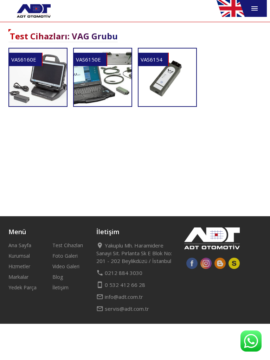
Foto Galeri (65, 255)
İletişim (60, 287)
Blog (57, 277)
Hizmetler (19, 266)
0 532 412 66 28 (120, 284)
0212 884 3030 (119, 272)
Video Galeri (65, 266)
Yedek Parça (22, 287)
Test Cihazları (67, 245)
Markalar (18, 277)
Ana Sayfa (19, 245)
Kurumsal (19, 255)
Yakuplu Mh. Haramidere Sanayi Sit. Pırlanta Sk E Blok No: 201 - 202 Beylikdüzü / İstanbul (134, 253)
